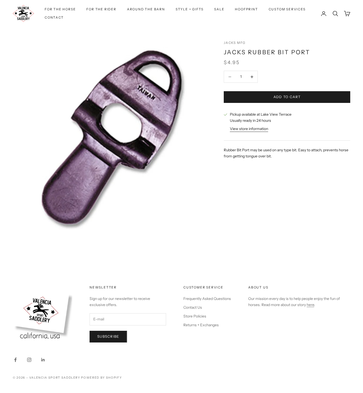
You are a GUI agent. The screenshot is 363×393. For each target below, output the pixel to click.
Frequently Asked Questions (207, 298)
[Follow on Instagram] (29, 359)
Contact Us (192, 307)
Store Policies (194, 316)
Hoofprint (246, 9)
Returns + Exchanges (201, 325)
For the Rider (101, 9)
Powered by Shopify (101, 377)
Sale (219, 9)
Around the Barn (146, 9)
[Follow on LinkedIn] (43, 359)
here (310, 304)
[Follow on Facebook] (15, 359)
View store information (249, 129)
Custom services (287, 9)
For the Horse (60, 9)
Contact (54, 17)
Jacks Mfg (235, 43)
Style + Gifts (190, 9)
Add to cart (287, 97)
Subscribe (108, 336)
